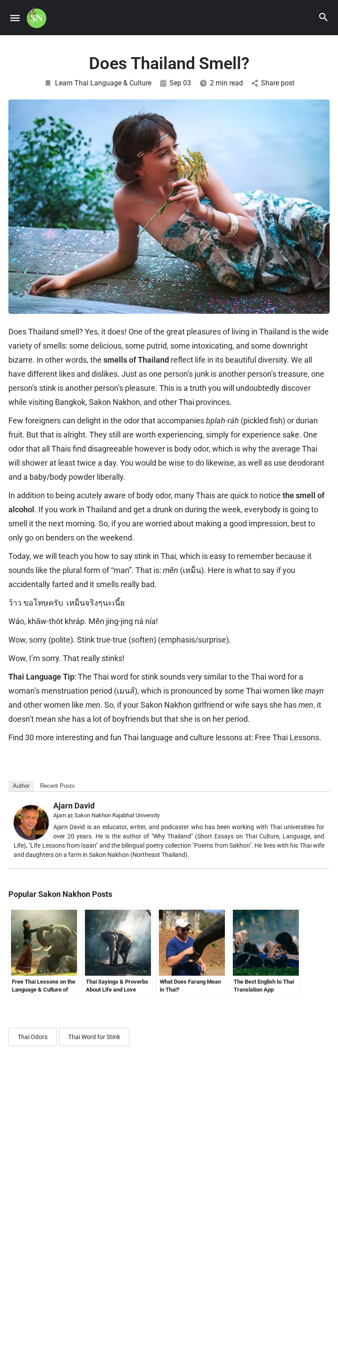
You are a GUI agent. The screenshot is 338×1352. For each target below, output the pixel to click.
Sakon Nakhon (114, 402)
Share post (277, 83)
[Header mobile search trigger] (323, 17)
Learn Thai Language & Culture (103, 83)
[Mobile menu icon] (15, 17)
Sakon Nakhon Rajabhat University (117, 815)
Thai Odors (33, 1036)
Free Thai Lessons (287, 737)
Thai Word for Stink (94, 1036)
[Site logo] (38, 18)
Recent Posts (57, 786)
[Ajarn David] (31, 821)
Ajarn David (74, 805)
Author (21, 786)
